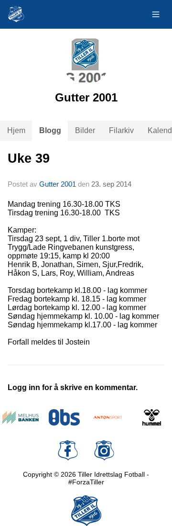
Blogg (50, 130)
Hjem (16, 130)
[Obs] (64, 417)
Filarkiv (121, 130)
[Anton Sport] (108, 417)
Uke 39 (29, 158)
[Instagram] (104, 450)
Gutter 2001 (57, 184)
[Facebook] (68, 450)
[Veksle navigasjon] (155, 14)
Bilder (85, 130)
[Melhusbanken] (20, 417)
